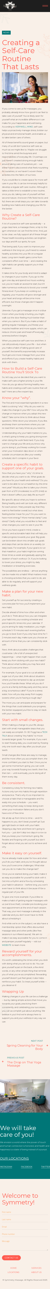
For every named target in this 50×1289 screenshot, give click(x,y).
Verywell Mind (24, 127)
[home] (9, 6)
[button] (44, 6)
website (6, 945)
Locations (13, 1272)
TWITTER (45, 1167)
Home (13, 1268)
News (6, 32)
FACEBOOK (26, 1167)
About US (36, 1272)
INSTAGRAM (6, 1167)
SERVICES (36, 1268)
